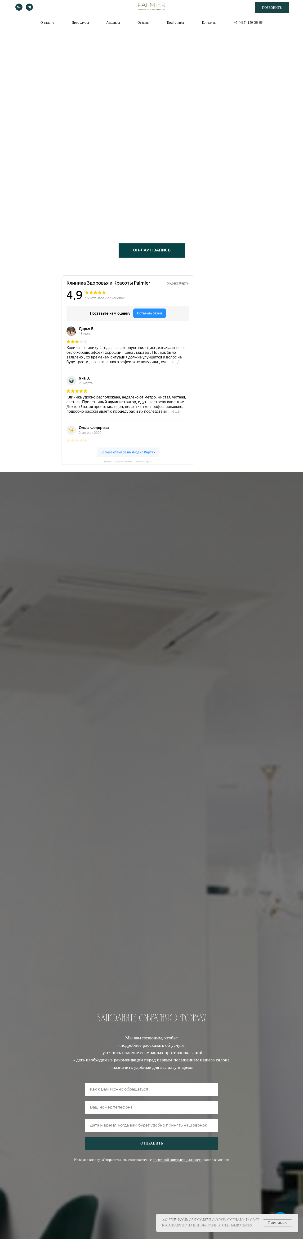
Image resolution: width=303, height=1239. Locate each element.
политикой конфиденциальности (177, 1160)
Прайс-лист (175, 22)
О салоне (47, 22)
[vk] (18, 7)
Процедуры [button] (80, 22)
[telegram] (29, 7)
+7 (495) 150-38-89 (248, 22)
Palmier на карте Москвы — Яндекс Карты (128, 461)
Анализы (113, 22)
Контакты (209, 22)
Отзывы (143, 22)
